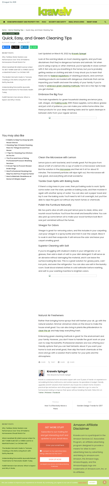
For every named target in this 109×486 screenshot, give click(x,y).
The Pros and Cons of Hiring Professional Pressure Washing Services (19, 160)
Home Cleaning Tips (16, 30)
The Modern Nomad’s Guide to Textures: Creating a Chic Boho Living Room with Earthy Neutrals (17, 79)
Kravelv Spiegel (9, 42)
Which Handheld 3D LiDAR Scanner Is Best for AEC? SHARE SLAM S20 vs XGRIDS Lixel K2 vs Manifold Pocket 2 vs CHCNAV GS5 (18, 69)
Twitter (41, 393)
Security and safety (57, 22)
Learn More (82, 483)
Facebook (56, 393)
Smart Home (92, 22)
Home (4, 30)
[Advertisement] (18, 117)
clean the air (44, 330)
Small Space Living (76, 22)
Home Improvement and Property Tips (23, 22)
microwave (65, 169)
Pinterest (48, 393)
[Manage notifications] (104, 482)
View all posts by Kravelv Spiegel (59, 375)
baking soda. (61, 103)
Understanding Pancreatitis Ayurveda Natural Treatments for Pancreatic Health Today (17, 89)
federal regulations (60, 75)
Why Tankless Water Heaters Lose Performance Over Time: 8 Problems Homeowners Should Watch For (15, 59)
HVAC (44, 22)
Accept (92, 483)
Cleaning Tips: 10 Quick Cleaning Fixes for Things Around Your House (19, 147)
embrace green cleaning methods (63, 86)
